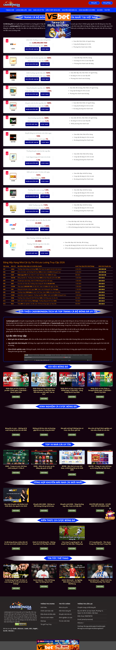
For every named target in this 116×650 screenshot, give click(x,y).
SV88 (28, 73)
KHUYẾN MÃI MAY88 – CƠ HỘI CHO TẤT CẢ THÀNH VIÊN (100, 505)
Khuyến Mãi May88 (32, 49)
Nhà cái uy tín (38, 10)
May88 (27, 133)
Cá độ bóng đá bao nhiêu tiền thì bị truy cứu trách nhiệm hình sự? (16, 543)
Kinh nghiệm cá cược (87, 10)
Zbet (29, 118)
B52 (30, 629)
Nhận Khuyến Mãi (32, 64)
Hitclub (10, 631)
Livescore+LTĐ (21, 10)
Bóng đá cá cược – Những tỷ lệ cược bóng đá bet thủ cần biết (16, 429)
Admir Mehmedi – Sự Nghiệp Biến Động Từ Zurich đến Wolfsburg (72, 582)
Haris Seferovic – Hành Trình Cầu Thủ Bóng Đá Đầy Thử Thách (100, 581)
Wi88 (30, 205)
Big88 (35, 629)
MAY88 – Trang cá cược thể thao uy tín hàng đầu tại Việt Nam (100, 467)
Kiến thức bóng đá (53, 10)
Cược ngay (45, 49)
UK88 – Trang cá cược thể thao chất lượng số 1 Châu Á (16, 467)
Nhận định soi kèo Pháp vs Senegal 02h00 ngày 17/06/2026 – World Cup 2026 (100, 390)
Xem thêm (16, 396)
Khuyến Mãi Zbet (32, 124)
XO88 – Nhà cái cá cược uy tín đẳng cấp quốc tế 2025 (44, 467)
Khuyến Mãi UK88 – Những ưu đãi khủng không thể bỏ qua (44, 505)
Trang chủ (10, 10)
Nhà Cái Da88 (30, 220)
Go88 (26, 629)
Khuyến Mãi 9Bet (32, 253)
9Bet (28, 238)
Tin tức (107, 10)
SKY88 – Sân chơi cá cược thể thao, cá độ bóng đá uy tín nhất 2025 (72, 468)
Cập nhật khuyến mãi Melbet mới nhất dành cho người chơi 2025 (16, 505)
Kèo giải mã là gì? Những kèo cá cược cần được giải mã (72, 429)
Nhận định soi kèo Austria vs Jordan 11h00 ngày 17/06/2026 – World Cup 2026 (16, 390)
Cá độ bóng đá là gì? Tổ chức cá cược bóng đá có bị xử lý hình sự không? (16, 582)
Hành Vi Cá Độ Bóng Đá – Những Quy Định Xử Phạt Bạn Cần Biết (44, 543)
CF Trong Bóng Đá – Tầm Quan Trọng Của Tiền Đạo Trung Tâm (100, 543)
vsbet (28, 40)
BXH (30, 10)
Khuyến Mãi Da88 (32, 229)
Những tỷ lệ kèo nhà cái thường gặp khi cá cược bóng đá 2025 (44, 429)
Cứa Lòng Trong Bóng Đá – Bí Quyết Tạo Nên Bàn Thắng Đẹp (72, 543)
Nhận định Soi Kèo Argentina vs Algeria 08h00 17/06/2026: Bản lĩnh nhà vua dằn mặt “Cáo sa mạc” (44, 391)
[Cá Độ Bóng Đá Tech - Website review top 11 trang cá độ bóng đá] (11, 4)
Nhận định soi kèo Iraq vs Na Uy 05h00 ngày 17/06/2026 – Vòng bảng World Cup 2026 (72, 390)
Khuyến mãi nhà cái (69, 10)
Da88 (14, 629)
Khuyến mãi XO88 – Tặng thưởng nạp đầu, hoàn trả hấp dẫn (72, 505)
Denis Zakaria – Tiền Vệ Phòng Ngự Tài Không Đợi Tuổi (44, 581)
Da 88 (5, 631)
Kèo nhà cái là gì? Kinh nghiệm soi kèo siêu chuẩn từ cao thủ (100, 429)
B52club (20, 629)
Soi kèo (100, 10)
